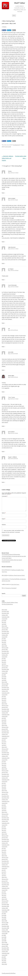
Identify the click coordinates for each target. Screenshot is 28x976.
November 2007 (5, 949)
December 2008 (5, 926)
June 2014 (4, 806)
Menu (14, 15)
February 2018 (5, 727)
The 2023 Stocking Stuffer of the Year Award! (12, 560)
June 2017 (4, 741)
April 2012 (4, 854)
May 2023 (4, 622)
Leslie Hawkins (5, 579)
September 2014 (5, 801)
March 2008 (4, 942)
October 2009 (5, 908)
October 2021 (5, 655)
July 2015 (4, 783)
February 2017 (5, 749)
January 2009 (5, 924)
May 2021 (4, 662)
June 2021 (4, 660)
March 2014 (4, 812)
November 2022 (5, 633)
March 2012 (4, 855)
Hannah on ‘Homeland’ (11, 588)
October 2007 (5, 951)
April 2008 (4, 940)
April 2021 (4, 664)
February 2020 (5, 684)
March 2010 (4, 899)
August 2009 (4, 911)
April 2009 (4, 919)
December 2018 (5, 709)
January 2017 (5, 750)
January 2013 (5, 837)
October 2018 (5, 712)
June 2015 (4, 785)
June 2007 (4, 958)
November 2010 (5, 884)
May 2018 (4, 721)
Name (4, 513)
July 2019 (4, 696)
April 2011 (4, 875)
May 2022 (4, 642)
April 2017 (4, 745)
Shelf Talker (19, 3)
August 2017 (4, 738)
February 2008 (5, 944)
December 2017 (5, 731)
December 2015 (5, 774)
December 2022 (5, 631)
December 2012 (5, 839)
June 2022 (4, 640)
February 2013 (5, 835)
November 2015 (5, 776)
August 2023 (4, 618)
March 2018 (4, 725)
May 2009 (4, 917)
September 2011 (5, 866)
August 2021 (4, 656)
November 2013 (5, 819)
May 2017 (4, 743)
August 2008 (4, 933)
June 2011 (4, 872)
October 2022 (5, 635)
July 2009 (4, 913)
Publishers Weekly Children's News (10, 602)
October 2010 (5, 886)
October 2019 (5, 691)
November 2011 (5, 863)
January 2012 (5, 859)
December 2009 (5, 904)
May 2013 (4, 830)
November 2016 (5, 754)
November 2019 (5, 689)
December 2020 (5, 669)
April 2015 (4, 788)
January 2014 (5, 816)
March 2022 (4, 646)
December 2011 (5, 861)
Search (3, 593)
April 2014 (4, 810)
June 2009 (4, 915)
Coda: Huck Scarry (15, 584)
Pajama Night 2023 (6, 561)
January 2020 (5, 685)
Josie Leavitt (8, 146)
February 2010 (5, 901)
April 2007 (4, 962)
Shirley (9, 171)
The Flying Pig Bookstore (7, 604)
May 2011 (4, 873)
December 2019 (5, 687)
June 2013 (4, 828)
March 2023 (4, 626)
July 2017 (4, 740)
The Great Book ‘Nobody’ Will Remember (11, 554)
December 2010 (5, 882)
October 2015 (5, 778)
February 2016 (5, 770)
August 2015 (4, 781)
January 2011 (5, 881)
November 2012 (5, 841)
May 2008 (4, 939)
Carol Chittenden (12, 285)
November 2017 (5, 732)
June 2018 (4, 720)
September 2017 (5, 736)
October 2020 (5, 671)
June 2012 (4, 850)
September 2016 (5, 758)
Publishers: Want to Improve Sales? (17, 575)
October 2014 (5, 799)
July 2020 (4, 674)
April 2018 (4, 723)
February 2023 (5, 627)
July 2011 (4, 870)
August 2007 (4, 955)
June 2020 (4, 676)
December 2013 (5, 817)
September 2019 (5, 693)
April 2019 (4, 702)
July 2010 (4, 892)
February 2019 (5, 705)
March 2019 (4, 703)
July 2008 (4, 935)
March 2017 (4, 747)
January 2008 (5, 946)
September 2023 (5, 617)
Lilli (9, 328)
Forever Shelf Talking (6, 558)
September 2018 (5, 714)
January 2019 (5, 707)
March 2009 (4, 920)
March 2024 (4, 609)
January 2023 (5, 629)
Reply (3, 192)
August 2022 (4, 636)
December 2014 (5, 796)
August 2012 (4, 846)
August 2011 (4, 868)
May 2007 (4, 960)
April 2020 (4, 680)
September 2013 (5, 823)
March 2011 (4, 877)
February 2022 (5, 647)
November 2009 (5, 906)
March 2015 (4, 790)
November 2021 (5, 653)
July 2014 (4, 805)
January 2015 (5, 794)
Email (3, 518)
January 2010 (5, 902)
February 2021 (5, 665)
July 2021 (4, 658)
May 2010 (4, 895)
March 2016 (4, 769)
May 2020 (4, 678)
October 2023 (5, 615)
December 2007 (5, 948)
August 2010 (4, 890)
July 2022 (4, 638)
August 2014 (4, 803)
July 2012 (4, 848)
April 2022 (4, 644)
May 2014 (4, 808)
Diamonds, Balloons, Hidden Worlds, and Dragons (7, 158)
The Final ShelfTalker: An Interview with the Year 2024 (14, 556)
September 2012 (5, 844)
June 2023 (4, 620)
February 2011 (5, 879)
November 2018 (5, 711)
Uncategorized (16, 145)
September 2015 (5, 779)
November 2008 (5, 928)
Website (4, 524)
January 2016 (5, 772)
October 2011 (5, 864)
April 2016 (4, 767)
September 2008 (5, 931)
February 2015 (5, 792)
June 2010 (4, 893)
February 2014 (5, 814)
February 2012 (5, 857)
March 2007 (4, 964)
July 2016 (4, 761)
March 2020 (4, 682)
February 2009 (5, 922)
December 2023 (5, 611)
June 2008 (4, 937)
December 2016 (5, 752)
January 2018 (5, 729)
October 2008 (5, 929)
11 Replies (4, 26)
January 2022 (5, 649)
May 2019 (4, 700)
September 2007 (5, 953)
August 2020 (4, 673)
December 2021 (5, 651)
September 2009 (5, 910)
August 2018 (4, 716)
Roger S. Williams (12, 457)
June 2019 (4, 698)
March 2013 (4, 834)
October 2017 (5, 734)
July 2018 (4, 718)
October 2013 (5, 821)
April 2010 (4, 897)
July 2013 (4, 826)
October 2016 (5, 756)
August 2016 (4, 759)
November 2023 (5, 613)
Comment (5, 496)
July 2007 (4, 957)
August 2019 (4, 694)
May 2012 (4, 852)
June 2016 (4, 763)
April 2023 (4, 624)
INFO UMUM (4, 575)
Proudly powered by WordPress (8, 973)
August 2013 (4, 825)
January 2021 (5, 667)
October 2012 (5, 843)
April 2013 (4, 832)
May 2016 (4, 765)
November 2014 (5, 797)
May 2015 (4, 787)
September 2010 (5, 888)
